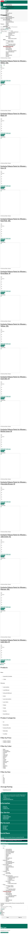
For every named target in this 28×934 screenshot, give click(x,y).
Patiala (4, 707)
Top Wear (5, 733)
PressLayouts (10, 840)
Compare (2, 83)
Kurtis (4, 696)
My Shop (5, 826)
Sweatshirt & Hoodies (7, 676)
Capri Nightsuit (6, 690)
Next (3, 664)
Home (2, 17)
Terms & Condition (7, 816)
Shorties (5, 710)
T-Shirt (4, 679)
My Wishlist (5, 829)
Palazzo (9, 57)
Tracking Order (6, 808)
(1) (7, 789)
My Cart (4, 828)
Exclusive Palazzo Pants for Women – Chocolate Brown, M (14, 483)
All (1, 57)
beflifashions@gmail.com (8, 799)
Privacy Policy (6, 815)
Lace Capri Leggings (7, 698)
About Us (5, 806)
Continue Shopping (4, 932)
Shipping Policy (6, 817)
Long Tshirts (5, 701)
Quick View (3, 84)
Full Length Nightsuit (7, 693)
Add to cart (3, 81)
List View (7, 28)
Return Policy (6, 818)
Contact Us (5, 807)
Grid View (3, 28)
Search (2, 909)
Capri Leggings (6, 687)
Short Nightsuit (6, 713)
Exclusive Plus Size (7, 727)
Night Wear (5, 730)
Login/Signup (3, 843)
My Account (5, 825)
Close (7, 843)
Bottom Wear (4, 57)
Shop (4, 17)
